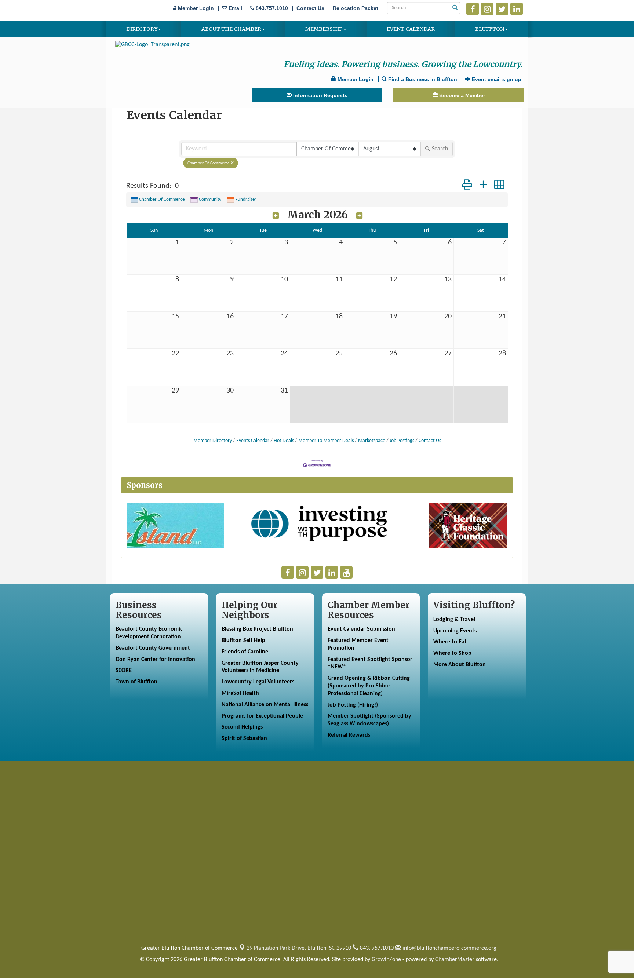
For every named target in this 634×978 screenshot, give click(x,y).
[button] (467, 185)
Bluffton (489, 29)
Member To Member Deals (326, 440)
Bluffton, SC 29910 (299, 948)
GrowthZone (386, 960)
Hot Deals (284, 440)
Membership (324, 29)
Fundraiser (246, 199)
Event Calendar (411, 29)
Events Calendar (252, 440)
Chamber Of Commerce (208, 163)
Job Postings (402, 440)
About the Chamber (231, 29)
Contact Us (430, 440)
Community (210, 199)
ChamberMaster (454, 960)
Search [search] (440, 149)
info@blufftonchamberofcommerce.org (448, 948)
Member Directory (212, 440)
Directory (141, 29)
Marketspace (371, 440)
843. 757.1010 (376, 948)
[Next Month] (359, 215)
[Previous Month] (276, 215)
